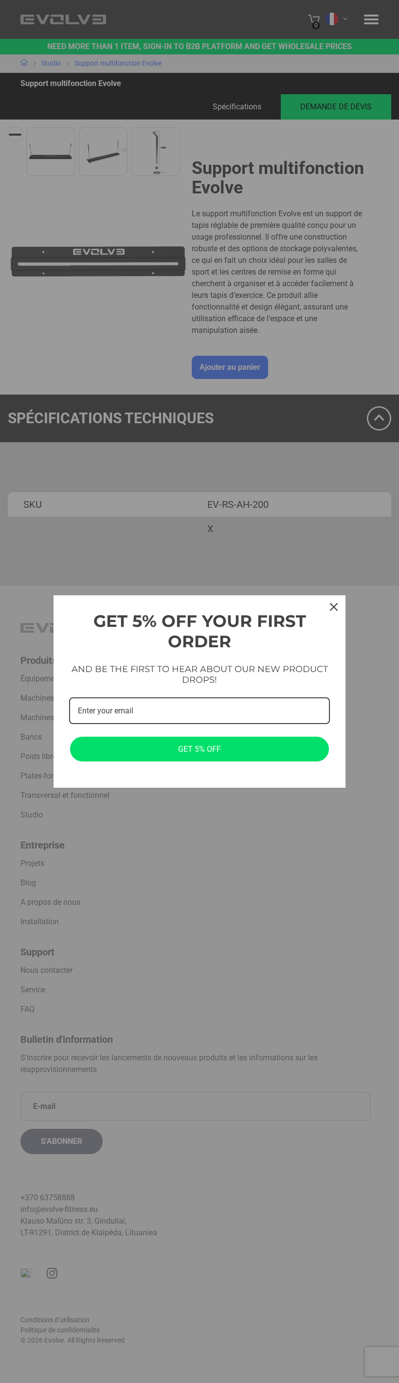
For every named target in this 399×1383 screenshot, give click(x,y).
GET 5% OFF (199, 749)
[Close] (333, 607)
